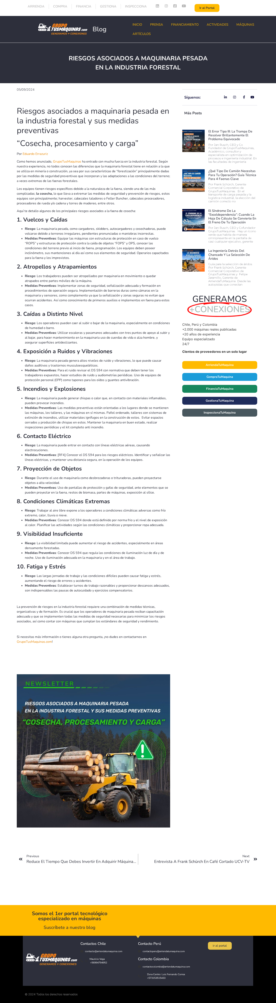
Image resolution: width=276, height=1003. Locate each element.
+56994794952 (98, 962)
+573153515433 (156, 978)
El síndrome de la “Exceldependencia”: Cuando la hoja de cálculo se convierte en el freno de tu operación (232, 217)
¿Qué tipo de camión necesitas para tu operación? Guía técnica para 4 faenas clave (232, 175)
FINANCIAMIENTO (185, 24)
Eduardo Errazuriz (35, 154)
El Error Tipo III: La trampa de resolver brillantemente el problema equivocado (230, 135)
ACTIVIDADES (217, 24)
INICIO (137, 24)
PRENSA (156, 24)
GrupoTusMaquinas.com (34, 642)
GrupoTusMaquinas (67, 161)
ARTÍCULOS (142, 34)
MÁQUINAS (245, 24)
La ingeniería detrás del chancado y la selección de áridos (229, 255)
